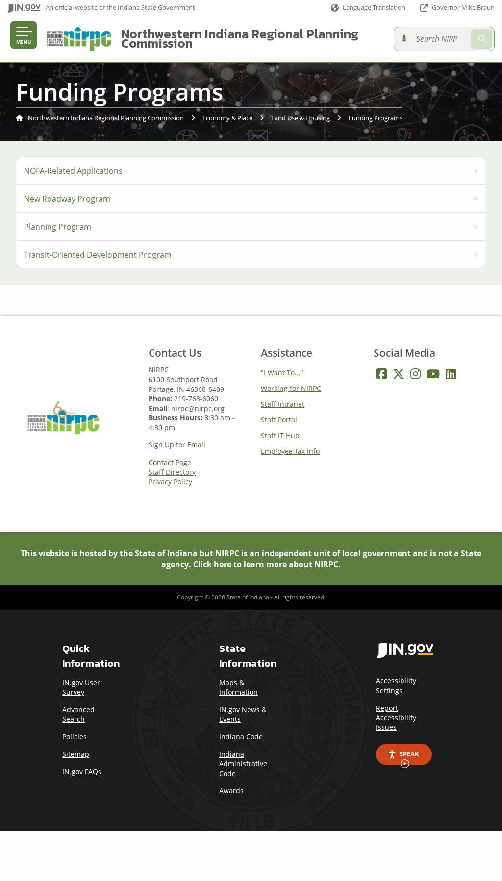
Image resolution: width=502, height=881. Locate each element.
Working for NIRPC (291, 388)
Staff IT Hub (280, 435)
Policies (74, 736)
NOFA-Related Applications (73, 170)
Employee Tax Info (290, 451)
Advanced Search (78, 714)
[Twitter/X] (398, 374)
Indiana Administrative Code (243, 764)
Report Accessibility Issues (396, 717)
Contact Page (170, 462)
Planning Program (57, 226)
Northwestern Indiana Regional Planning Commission (239, 38)
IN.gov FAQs (81, 771)
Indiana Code (241, 736)
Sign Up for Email (177, 445)
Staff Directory (172, 472)
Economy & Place (227, 117)
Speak (409, 754)
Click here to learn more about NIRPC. (267, 564)
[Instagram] (415, 374)
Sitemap (75, 754)
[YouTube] (433, 374)
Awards (231, 790)
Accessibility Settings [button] (396, 685)
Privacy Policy (170, 482)
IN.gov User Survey (81, 687)
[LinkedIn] (451, 374)
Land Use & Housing (300, 117)
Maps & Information (238, 687)
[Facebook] (381, 374)
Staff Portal (279, 419)
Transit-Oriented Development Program (98, 254)
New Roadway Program (67, 198)
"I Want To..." (282, 372)
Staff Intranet (282, 404)
